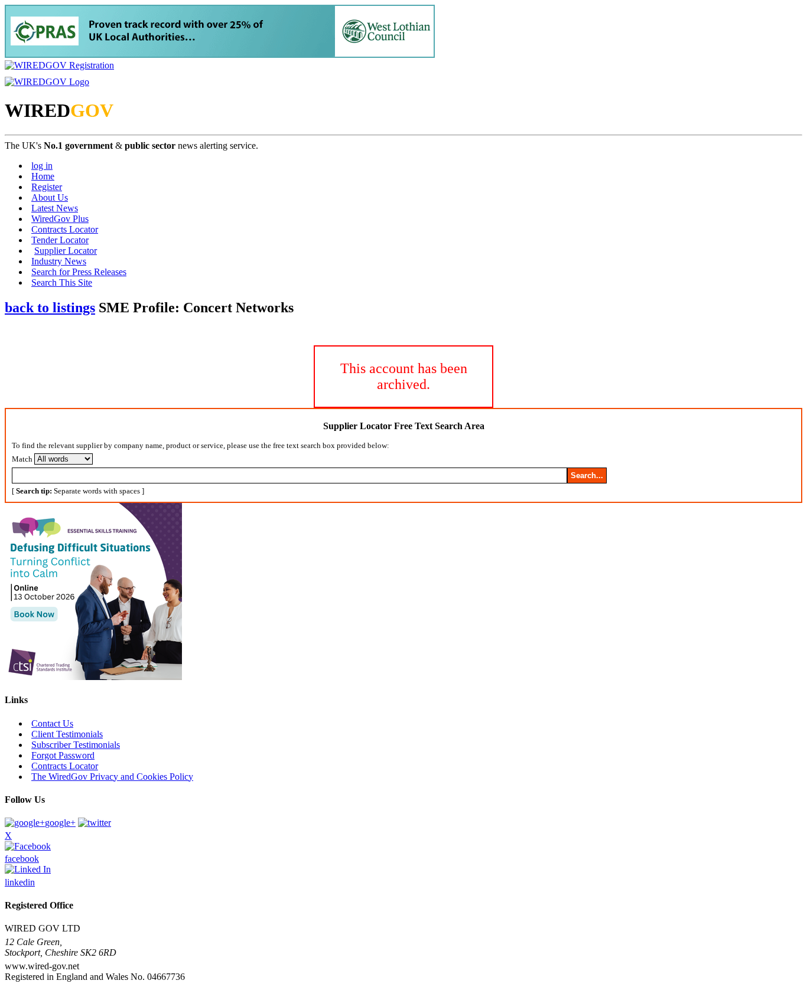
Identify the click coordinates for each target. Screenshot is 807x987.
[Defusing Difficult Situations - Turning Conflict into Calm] (93, 677)
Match (22, 459)
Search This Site (61, 282)
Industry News (58, 261)
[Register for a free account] (59, 65)
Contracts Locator (64, 229)
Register (46, 187)
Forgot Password (63, 755)
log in (42, 166)
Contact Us (52, 723)
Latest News (54, 208)
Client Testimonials (67, 734)
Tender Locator (60, 240)
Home (42, 176)
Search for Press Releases (78, 272)
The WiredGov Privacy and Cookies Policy (112, 777)
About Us (49, 197)
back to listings (50, 307)
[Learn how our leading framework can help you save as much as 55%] (220, 55)
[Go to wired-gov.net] (47, 82)
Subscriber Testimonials (75, 745)
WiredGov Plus (60, 219)
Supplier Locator (65, 251)
